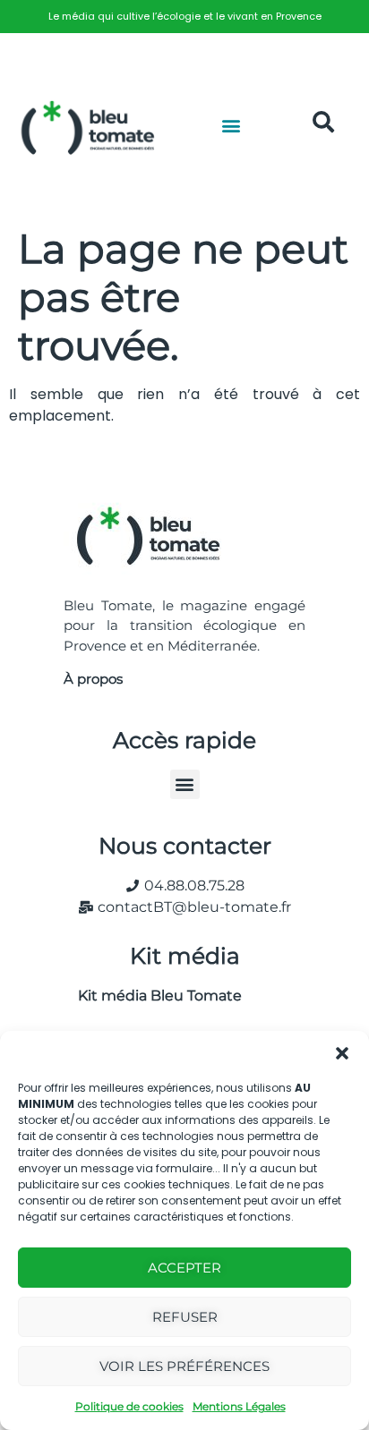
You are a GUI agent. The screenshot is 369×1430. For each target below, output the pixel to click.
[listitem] (184, 16)
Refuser (185, 1316)
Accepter (184, 1267)
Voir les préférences (184, 1366)
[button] (342, 1053)
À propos (93, 678)
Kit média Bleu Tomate (153, 995)
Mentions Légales (239, 1406)
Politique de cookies (129, 1406)
